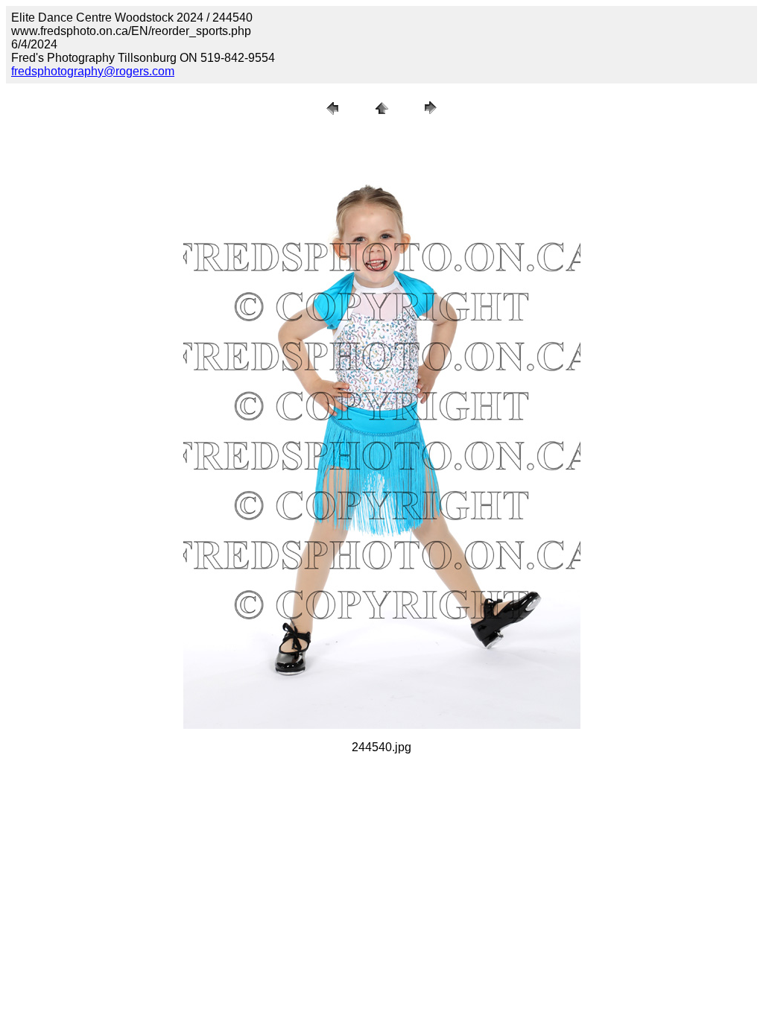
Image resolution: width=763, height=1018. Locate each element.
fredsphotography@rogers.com (92, 71)
